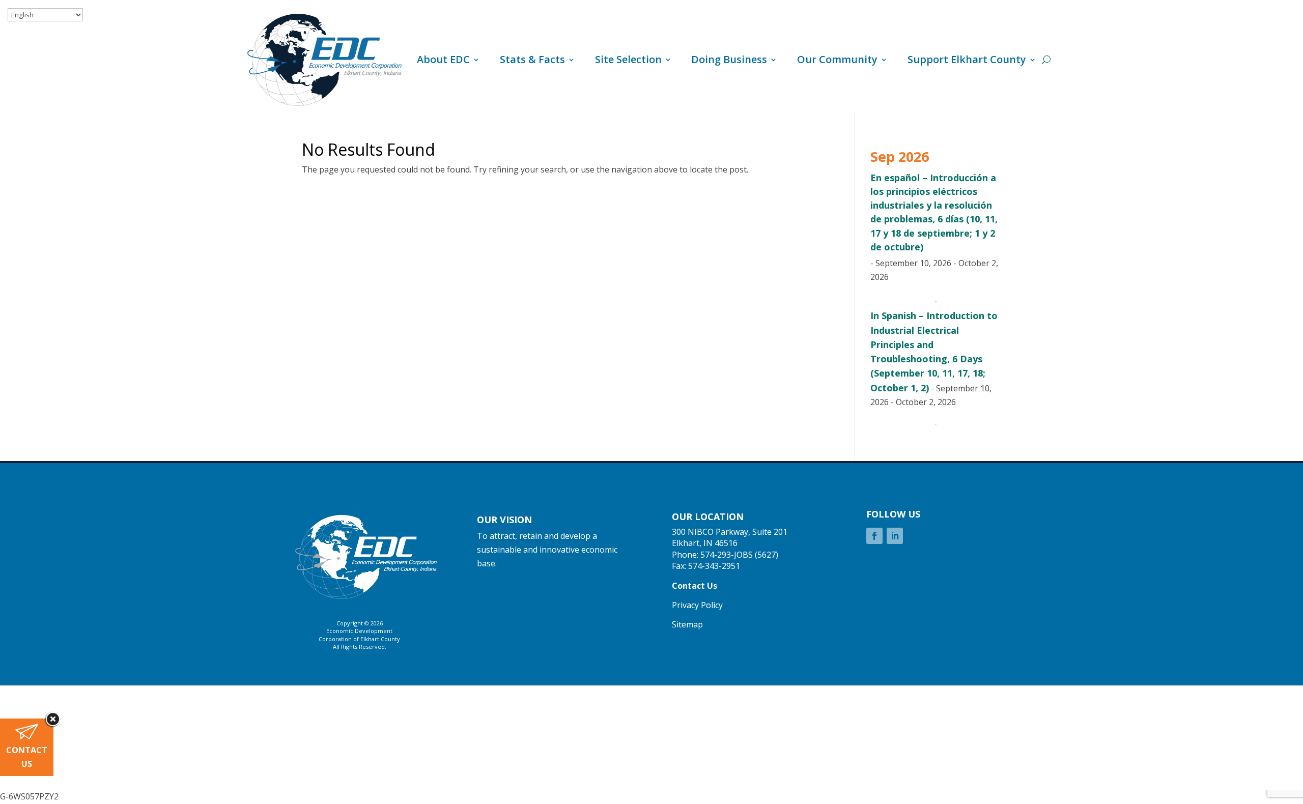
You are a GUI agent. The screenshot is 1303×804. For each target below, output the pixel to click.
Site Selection (628, 59)
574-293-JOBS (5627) (739, 554)
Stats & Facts (532, 59)
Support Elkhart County (967, 59)
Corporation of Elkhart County (359, 639)
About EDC (443, 59)
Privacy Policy (697, 605)
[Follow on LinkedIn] (895, 536)
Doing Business (729, 59)
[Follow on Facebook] (874, 536)
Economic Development (359, 631)
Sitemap (687, 624)
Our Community (837, 59)
